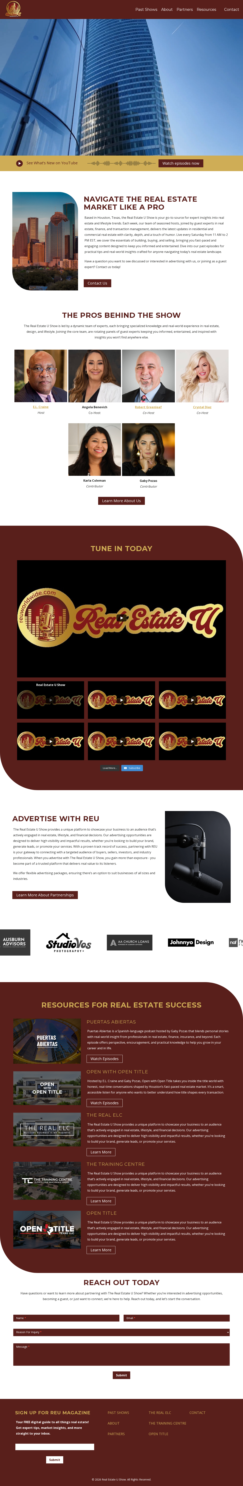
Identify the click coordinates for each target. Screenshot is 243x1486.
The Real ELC (160, 1412)
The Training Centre (167, 1423)
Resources (206, 9)
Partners (185, 9)
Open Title (158, 1434)
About (167, 9)
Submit (121, 1375)
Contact (231, 9)
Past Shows (146, 9)
